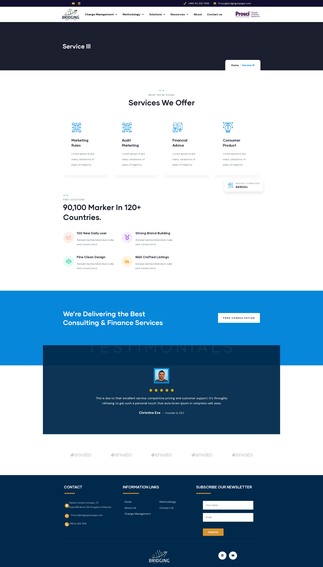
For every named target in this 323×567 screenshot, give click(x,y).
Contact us (214, 14)
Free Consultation (239, 317)
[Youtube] (73, 3)
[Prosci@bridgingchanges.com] (67, 516)
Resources (178, 14)
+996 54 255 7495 (78, 524)
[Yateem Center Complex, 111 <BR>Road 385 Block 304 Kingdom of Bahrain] (67, 506)
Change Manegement (99, 14)
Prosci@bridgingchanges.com (87, 515)
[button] (260, 146)
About (198, 14)
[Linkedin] (79, 3)
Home (235, 65)
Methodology (131, 14)
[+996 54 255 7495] (67, 524)
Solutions (155, 14)
